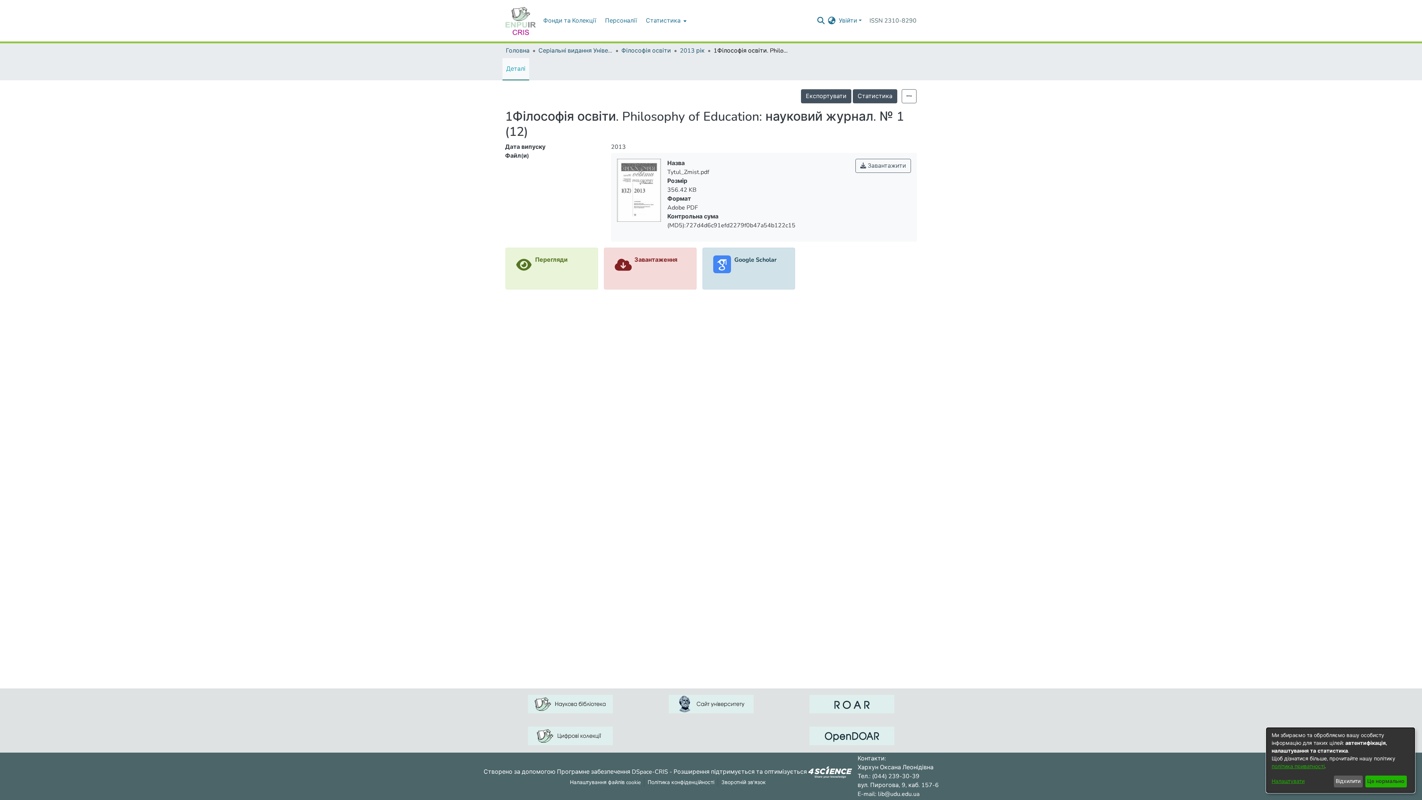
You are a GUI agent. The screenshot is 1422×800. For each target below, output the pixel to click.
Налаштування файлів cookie (605, 782)
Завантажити (886, 166)
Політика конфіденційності (681, 782)
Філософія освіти (646, 51)
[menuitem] (665, 20)
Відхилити (1348, 781)
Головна (518, 51)
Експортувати (826, 96)
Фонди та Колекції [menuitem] (569, 21)
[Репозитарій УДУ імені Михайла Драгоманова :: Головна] (520, 21)
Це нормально (1386, 781)
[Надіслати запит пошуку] (821, 20)
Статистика (875, 96)
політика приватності (1298, 766)
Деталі (515, 69)
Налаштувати (1288, 781)
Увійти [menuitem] (848, 21)
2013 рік (692, 51)
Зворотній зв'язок (743, 782)
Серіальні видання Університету (575, 51)
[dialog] (1340, 760)
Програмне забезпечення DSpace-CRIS (612, 771)
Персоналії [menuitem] (621, 21)
